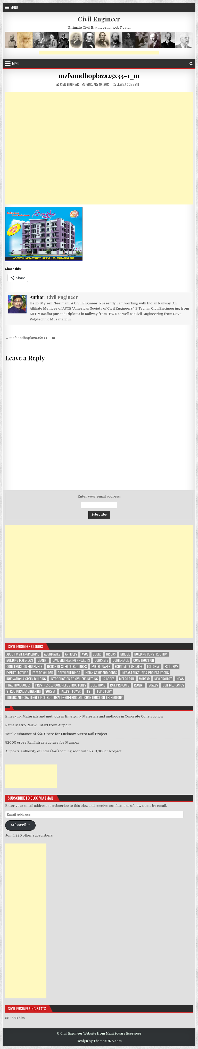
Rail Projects (119, 685)
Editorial (153, 666)
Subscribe (20, 825)
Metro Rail (126, 678)
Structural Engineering (23, 691)
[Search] (191, 63)
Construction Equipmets (24, 666)
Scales (153, 685)
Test (88, 691)
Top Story (104, 691)
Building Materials (19, 660)
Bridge (125, 654)
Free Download (42, 672)
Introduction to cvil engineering (74, 678)
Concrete (101, 660)
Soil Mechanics (173, 685)
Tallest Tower (70, 691)
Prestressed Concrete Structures (60, 685)
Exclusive (171, 666)
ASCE (85, 654)
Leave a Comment (128, 84)
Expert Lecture (17, 672)
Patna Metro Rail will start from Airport (38, 725)
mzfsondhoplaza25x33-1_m (99, 75)
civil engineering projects (71, 660)
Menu (14, 7)
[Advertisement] (99, 52)
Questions (98, 685)
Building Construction (151, 654)
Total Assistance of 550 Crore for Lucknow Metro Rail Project (56, 734)
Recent (139, 685)
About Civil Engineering (22, 654)
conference (121, 660)
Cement (43, 660)
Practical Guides (18, 685)
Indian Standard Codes (101, 672)
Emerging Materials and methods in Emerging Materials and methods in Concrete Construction (84, 716)
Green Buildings (69, 672)
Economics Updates (129, 666)
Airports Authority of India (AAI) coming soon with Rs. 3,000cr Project (63, 751)
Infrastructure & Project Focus (145, 672)
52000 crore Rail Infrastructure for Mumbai (42, 742)
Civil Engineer (99, 19)
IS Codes (108, 678)
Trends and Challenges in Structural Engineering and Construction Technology (64, 697)
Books (97, 654)
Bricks (111, 654)
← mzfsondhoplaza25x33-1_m (30, 338)
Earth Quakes (101, 666)
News (180, 678)
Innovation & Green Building (26, 678)
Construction (143, 660)
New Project (163, 678)
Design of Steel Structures (67, 666)
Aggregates (52, 654)
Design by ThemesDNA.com (99, 1041)
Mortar (144, 678)
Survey (50, 691)
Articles (71, 654)
